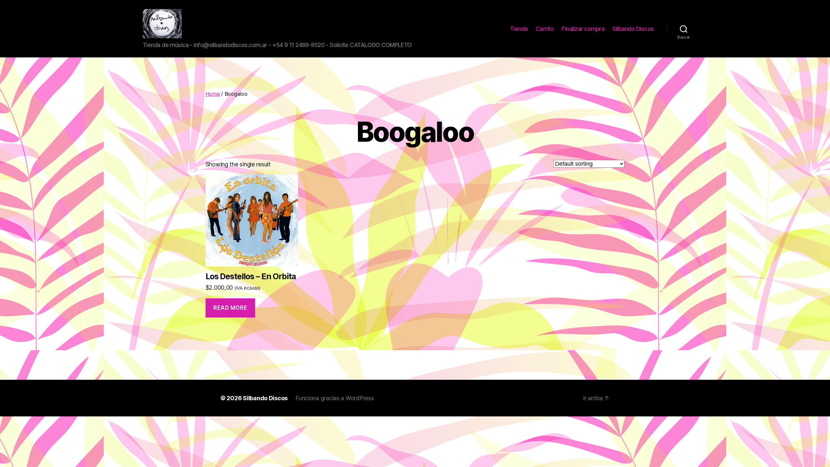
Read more (230, 308)
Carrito (545, 28)
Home (213, 93)
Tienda (519, 28)
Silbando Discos (633, 28)
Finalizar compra (583, 28)
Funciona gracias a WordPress (334, 398)
